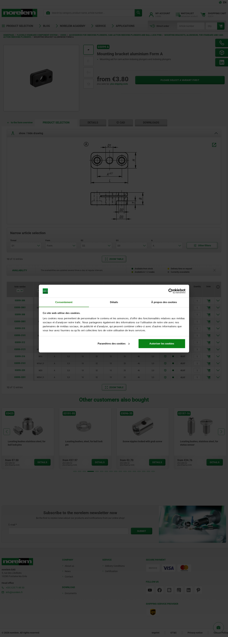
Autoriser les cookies (161, 343)
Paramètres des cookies (112, 343)
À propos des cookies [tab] (164, 302)
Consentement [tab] (63, 302)
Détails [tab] (114, 302)
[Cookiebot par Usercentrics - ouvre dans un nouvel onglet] (170, 291)
